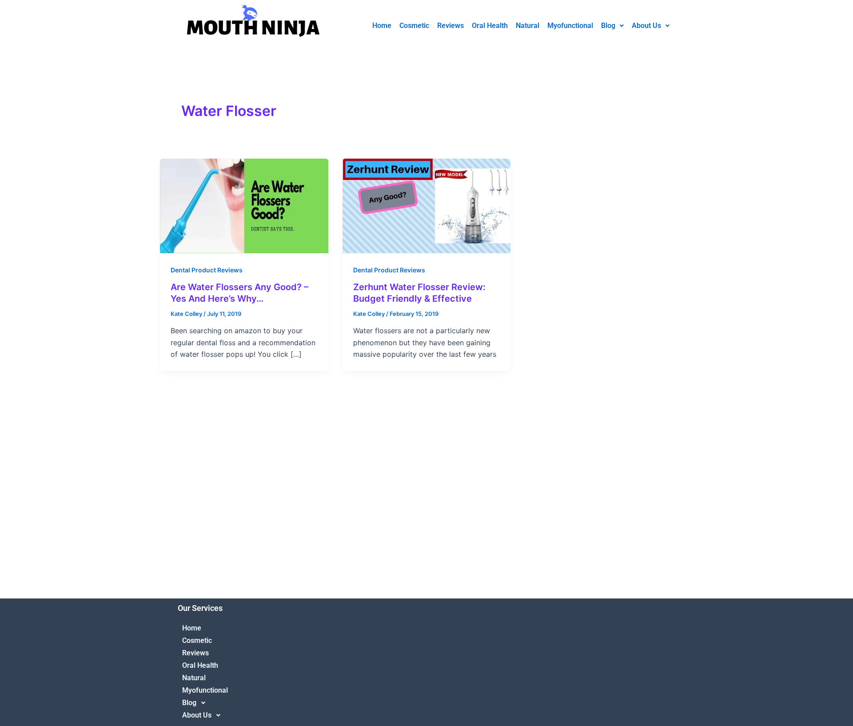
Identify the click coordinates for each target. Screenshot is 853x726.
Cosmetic (414, 25)
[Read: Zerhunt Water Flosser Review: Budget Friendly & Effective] (427, 205)
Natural (527, 25)
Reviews (450, 25)
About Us (646, 25)
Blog (608, 25)
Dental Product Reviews (207, 270)
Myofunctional (570, 25)
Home (381, 25)
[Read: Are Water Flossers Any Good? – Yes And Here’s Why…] (244, 205)
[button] (612, 25)
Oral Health (490, 25)
